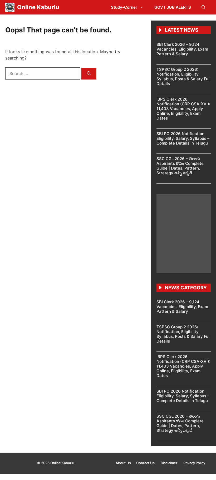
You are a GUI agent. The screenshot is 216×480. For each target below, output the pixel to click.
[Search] (88, 74)
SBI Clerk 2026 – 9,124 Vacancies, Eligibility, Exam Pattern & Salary (182, 49)
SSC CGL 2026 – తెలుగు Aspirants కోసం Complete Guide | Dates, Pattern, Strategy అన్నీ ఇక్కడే (180, 165)
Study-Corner (124, 7)
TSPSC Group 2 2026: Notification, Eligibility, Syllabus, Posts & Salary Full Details (183, 76)
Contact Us (145, 463)
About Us (123, 463)
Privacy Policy (194, 463)
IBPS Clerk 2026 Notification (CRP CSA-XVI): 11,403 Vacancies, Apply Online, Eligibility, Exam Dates (183, 109)
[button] (203, 7)
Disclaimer (169, 463)
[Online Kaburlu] (9, 7)
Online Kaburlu (38, 7)
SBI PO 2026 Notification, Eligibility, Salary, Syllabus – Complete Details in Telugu (182, 138)
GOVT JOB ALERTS (172, 7)
